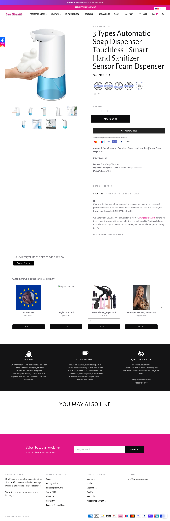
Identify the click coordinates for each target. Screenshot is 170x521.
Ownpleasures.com (147, 218)
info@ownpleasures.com (138, 479)
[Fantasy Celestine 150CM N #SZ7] (141, 297)
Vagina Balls (92, 488)
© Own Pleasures (10, 516)
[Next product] (161, 307)
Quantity (98, 106)
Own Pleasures (101, 26)
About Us (50, 496)
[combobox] (104, 320)
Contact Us (51, 501)
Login (145, 14)
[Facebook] (2, 39)
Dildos (90, 483)
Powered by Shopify (23, 516)
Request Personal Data (55, 505)
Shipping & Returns (54, 488)
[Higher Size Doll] (66, 297)
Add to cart (110, 119)
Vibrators (91, 479)
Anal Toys (55, 14)
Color (97, 94)
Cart (154, 14)
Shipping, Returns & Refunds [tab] (123, 194)
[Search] (163, 14)
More (116, 14)
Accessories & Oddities (96, 501)
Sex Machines (104, 14)
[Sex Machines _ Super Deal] (104, 297)
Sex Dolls (89, 14)
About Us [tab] (98, 194)
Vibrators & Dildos (37, 14)
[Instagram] (2, 44)
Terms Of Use (51, 492)
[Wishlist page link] (140, 14)
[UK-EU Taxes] (28, 297)
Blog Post (129, 14)
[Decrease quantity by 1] (95, 111)
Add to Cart (28, 327)
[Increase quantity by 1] (107, 111)
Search (49, 479)
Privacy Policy (52, 483)
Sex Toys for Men (72, 14)
